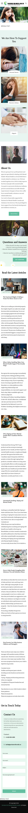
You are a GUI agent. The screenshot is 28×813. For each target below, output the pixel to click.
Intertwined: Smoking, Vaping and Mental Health (13, 501)
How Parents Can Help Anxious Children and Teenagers (12, 643)
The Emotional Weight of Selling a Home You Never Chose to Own (13, 297)
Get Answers (19, 259)
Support (14, 133)
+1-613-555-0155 (10, 737)
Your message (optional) (8, 774)
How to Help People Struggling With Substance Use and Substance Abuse (14, 571)
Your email (5, 760)
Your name (5, 753)
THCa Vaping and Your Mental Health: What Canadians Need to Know (12, 435)
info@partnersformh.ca (13, 744)
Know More (14, 214)
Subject (4, 767)
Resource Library (14, 103)
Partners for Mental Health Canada (11, 805)
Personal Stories (14, 72)
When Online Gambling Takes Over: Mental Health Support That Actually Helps (14, 363)
